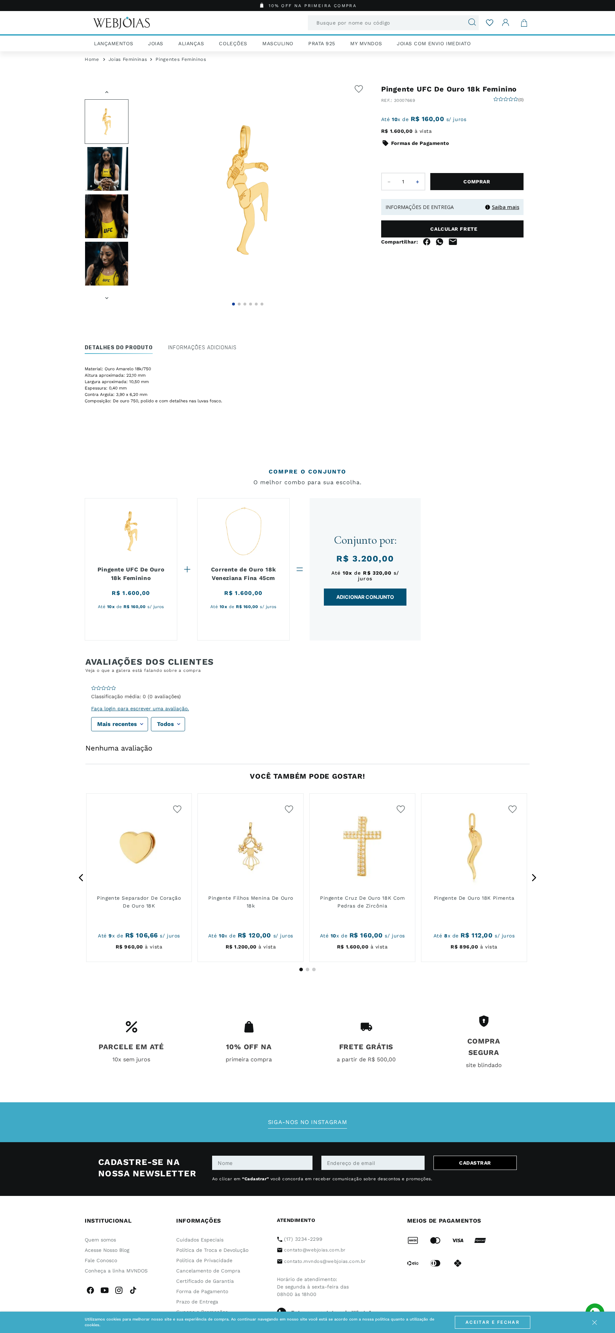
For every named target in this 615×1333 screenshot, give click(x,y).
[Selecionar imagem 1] (106, 121)
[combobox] (393, 22)
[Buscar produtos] (469, 22)
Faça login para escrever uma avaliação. (140, 708)
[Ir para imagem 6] (262, 304)
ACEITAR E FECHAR (493, 1322)
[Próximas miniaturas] (106, 297)
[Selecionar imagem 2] (106, 169)
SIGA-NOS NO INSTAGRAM (307, 1122)
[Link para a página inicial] (92, 59)
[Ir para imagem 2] (239, 304)
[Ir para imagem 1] (233, 304)
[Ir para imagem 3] (244, 304)
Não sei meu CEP (398, 244)
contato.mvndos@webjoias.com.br (325, 1261)
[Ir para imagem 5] (256, 304)
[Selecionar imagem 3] (106, 216)
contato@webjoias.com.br (315, 1250)
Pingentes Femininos (181, 59)
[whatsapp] (439, 263)
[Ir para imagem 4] (250, 304)
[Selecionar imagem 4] (106, 263)
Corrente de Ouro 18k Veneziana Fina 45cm (243, 573)
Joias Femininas (128, 59)
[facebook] (426, 263)
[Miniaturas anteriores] (106, 91)
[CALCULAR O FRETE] (495, 228)
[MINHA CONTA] (505, 22)
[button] (248, 190)
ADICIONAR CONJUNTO (365, 597)
